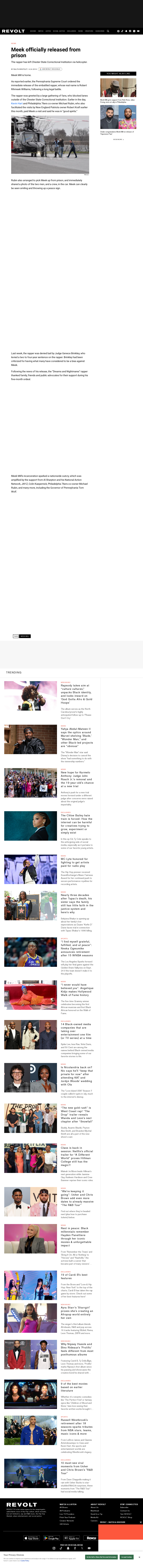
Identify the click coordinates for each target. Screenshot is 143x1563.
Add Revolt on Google (51, 69)
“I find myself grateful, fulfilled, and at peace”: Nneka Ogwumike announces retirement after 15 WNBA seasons (77, 948)
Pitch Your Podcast (67, 1517)
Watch (40, 31)
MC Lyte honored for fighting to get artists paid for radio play (75, 862)
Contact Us (125, 1511)
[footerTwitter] (82, 1550)
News (80, 31)
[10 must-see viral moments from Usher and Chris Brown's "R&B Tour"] (30, 1473)
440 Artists (64, 1524)
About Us (94, 1507)
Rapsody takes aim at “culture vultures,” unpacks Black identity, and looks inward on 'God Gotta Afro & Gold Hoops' (76, 694)
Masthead (95, 1511)
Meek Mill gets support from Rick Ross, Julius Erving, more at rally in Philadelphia (117, 101)
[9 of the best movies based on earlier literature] (30, 1394)
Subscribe (100, 31)
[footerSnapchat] (68, 1550)
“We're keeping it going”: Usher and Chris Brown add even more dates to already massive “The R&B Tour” (77, 1198)
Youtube (138, 31)
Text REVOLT (125, 1514)
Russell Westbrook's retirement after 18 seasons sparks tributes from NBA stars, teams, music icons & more (77, 1426)
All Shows (64, 1507)
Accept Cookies (126, 1557)
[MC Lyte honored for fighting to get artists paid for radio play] (30, 869)
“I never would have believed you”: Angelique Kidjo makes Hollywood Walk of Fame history (77, 990)
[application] (120, 1536)
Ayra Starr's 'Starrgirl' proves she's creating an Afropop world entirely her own (77, 1313)
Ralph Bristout (20, 69)
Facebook (130, 31)
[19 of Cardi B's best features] (30, 1285)
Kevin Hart (17, 103)
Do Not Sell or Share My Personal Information (101, 1557)
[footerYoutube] (89, 1550)
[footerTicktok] (61, 1550)
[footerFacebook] (75, 1550)
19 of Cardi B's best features (74, 1276)
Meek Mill (25, 636)
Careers (94, 1521)
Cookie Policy (24, 1561)
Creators (89, 31)
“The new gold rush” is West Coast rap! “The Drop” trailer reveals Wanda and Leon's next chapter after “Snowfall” (77, 1114)
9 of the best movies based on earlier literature (74, 1387)
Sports (64, 939)
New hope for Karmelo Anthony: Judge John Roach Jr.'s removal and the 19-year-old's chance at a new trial (77, 779)
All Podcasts (65, 1511)
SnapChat (126, 31)
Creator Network (67, 1521)
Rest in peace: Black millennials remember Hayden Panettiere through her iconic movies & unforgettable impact (76, 1236)
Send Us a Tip (96, 1514)
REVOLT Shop (126, 1517)
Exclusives (71, 31)
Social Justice (59, 31)
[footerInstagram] (54, 1550)
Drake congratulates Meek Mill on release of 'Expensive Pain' (117, 133)
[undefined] (118, 87)
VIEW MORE (117, 139)
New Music (66, 682)
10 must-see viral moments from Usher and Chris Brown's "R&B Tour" (77, 1468)
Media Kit (94, 1517)
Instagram (118, 31)
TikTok (122, 31)
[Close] (139, 1557)
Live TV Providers (67, 1514)
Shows (33, 31)
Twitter (134, 31)
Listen (48, 31)
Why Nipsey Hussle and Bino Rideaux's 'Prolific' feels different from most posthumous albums (77, 1349)
